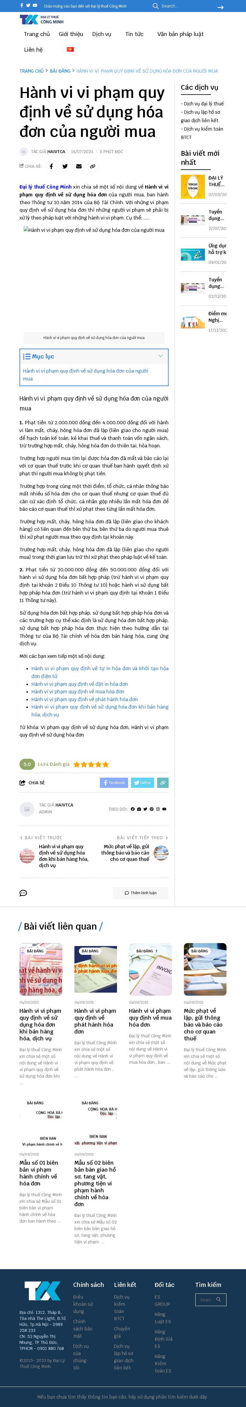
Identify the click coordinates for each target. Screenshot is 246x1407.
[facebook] (22, 6)
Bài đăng (35, 951)
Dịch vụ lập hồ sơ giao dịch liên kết (124, 1357)
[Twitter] (145, 809)
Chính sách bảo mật (82, 1329)
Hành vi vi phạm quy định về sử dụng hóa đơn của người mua (85, 375)
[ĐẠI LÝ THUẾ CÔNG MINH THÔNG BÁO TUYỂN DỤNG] (193, 187)
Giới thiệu (71, 34)
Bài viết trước (44, 837)
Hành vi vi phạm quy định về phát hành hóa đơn (85, 699)
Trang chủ (37, 34)
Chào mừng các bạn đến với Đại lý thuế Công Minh (85, 6)
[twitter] (28, 6)
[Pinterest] (152, 809)
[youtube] (35, 6)
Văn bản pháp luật (181, 34)
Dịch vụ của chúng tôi (81, 1357)
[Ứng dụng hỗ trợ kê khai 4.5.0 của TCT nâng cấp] (193, 255)
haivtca (56, 151)
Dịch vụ (102, 34)
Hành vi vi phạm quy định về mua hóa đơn (78, 691)
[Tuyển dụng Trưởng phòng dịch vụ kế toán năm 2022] (193, 221)
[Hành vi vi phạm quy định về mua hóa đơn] (150, 969)
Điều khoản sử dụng (83, 1304)
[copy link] (93, 166)
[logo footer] (43, 1290)
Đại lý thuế (32, 187)
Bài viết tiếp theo (140, 837)
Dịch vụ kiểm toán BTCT (122, 1307)
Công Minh (59, 187)
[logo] (42, 23)
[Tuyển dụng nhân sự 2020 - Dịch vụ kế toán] (193, 289)
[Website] (139, 809)
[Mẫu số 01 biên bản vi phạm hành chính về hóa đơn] (41, 1121)
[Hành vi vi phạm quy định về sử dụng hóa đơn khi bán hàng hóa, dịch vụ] (41, 969)
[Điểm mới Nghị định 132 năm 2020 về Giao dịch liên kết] (193, 322)
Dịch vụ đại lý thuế (204, 104)
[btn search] (220, 8)
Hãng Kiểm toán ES (163, 1364)
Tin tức (135, 34)
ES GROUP (162, 1300)
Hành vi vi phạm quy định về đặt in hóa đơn (80, 684)
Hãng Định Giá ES (163, 1339)
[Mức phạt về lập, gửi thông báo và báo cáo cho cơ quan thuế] (205, 969)
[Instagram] (158, 809)
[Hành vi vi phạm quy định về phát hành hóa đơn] (95, 969)
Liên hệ (33, 49)
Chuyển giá (122, 1332)
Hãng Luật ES (163, 1318)
